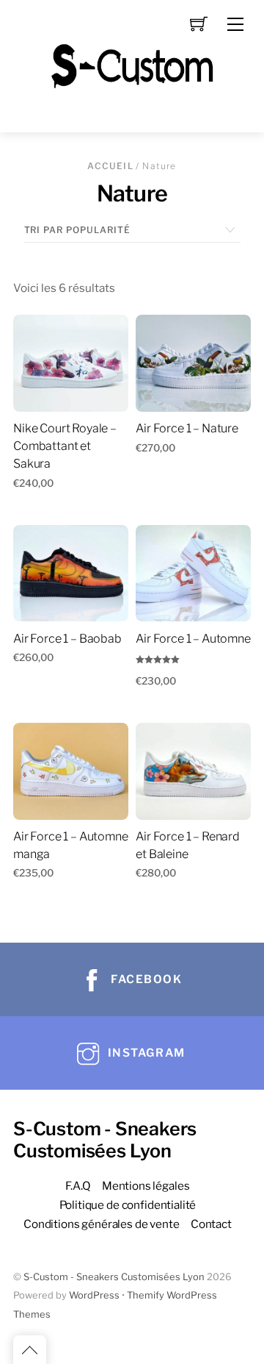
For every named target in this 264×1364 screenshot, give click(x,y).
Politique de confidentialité (128, 1205)
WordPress (94, 1295)
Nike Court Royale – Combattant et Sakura (65, 446)
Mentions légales (146, 1186)
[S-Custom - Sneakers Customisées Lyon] (132, 64)
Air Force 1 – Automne (193, 639)
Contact (211, 1224)
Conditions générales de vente (101, 1224)
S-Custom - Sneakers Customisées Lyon (114, 1276)
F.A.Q (77, 1186)
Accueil (110, 165)
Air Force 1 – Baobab (67, 639)
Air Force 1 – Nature (187, 428)
